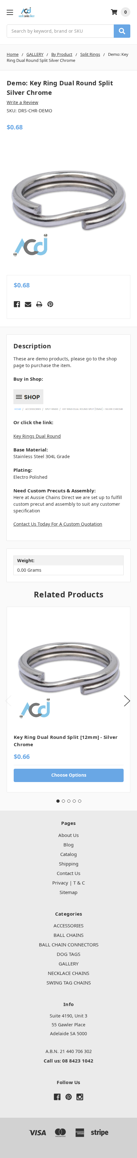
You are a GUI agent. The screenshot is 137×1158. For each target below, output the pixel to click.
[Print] (39, 304)
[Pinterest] (50, 304)
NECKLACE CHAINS (68, 973)
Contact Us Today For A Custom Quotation (57, 524)
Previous (8, 700)
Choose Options (68, 775)
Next (127, 700)
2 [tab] (63, 801)
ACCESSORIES (68, 925)
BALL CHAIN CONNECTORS (68, 944)
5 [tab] (79, 801)
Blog (68, 844)
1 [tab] (58, 801)
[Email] (28, 304)
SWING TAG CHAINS (69, 982)
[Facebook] (17, 304)
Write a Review (22, 102)
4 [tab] (74, 801)
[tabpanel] (68, 699)
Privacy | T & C (68, 882)
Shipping (68, 863)
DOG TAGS (68, 954)
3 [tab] (68, 801)
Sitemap (68, 892)
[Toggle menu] (9, 12)
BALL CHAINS (68, 935)
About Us (68, 835)
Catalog (68, 854)
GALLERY (68, 963)
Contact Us (68, 873)
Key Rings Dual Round (37, 436)
